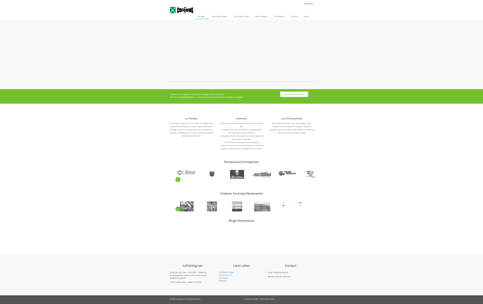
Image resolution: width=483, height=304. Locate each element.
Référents (279, 16)
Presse (294, 16)
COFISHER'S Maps (219, 16)
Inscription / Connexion (294, 94)
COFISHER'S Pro (241, 16)
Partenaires (261, 16)
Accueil (201, 16)
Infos (306, 16)
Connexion (308, 3)
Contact (303, 133)
